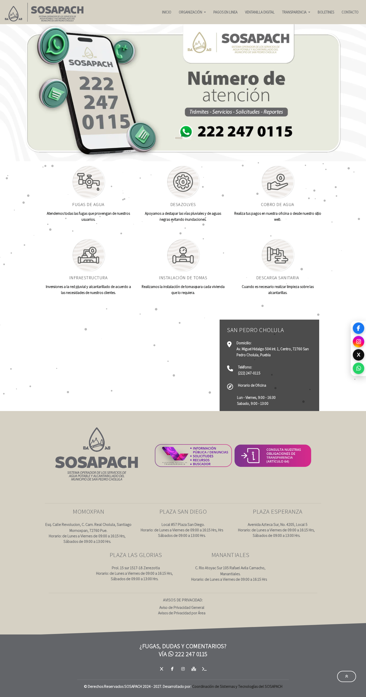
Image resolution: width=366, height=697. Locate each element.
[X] (162, 669)
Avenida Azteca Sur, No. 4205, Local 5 (277, 524)
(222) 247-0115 (249, 373)
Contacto (350, 12)
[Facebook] (358, 328)
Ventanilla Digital (260, 12)
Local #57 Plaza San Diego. (183, 524)
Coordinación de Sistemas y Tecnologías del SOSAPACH (237, 686)
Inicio (166, 12)
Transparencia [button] (294, 12)
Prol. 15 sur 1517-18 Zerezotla (136, 567)
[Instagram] (358, 341)
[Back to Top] (346, 676)
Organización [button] (191, 12)
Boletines (326, 12)
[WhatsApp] (358, 367)
